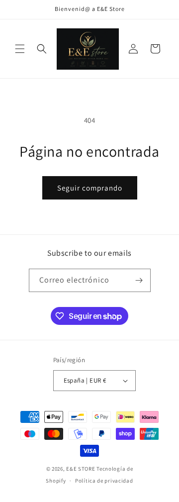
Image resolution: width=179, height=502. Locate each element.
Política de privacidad (104, 480)
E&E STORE (80, 468)
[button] (20, 49)
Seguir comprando (89, 188)
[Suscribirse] (139, 280)
